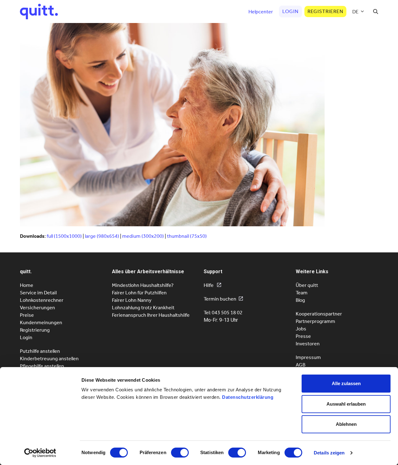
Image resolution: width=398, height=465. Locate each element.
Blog (300, 300)
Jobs (301, 329)
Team (302, 293)
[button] (375, 11)
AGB (300, 365)
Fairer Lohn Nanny (131, 300)
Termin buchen (220, 299)
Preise (27, 315)
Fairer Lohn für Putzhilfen (139, 293)
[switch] (180, 453)
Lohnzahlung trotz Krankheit (143, 308)
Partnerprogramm (315, 321)
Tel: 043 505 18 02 (223, 312)
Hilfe (209, 285)
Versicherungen (37, 308)
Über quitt (307, 285)
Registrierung (35, 330)
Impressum (308, 357)
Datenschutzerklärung (247, 397)
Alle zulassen (346, 383)
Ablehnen (346, 424)
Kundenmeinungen (41, 322)
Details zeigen (329, 452)
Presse (303, 336)
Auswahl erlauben (346, 404)
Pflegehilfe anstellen (42, 366)
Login (26, 337)
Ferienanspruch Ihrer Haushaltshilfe (151, 315)
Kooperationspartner (319, 314)
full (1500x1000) (64, 236)
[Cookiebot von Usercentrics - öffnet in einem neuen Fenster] (40, 453)
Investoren (308, 344)
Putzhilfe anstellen (40, 351)
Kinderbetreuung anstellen (49, 358)
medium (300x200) (143, 236)
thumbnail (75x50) (187, 236)
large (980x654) (102, 236)
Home (26, 285)
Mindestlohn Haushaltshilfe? (143, 285)
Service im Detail (38, 293)
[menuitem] (358, 11)
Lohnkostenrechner (41, 300)
